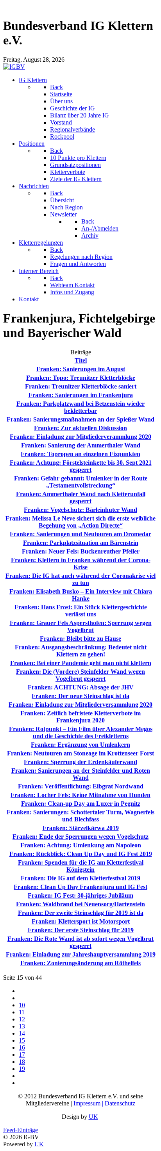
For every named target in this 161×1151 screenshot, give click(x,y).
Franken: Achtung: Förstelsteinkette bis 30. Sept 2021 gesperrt (81, 466)
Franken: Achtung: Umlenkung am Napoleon (80, 845)
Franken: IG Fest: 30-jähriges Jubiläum (80, 895)
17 (22, 1054)
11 (22, 1012)
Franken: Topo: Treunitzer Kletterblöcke (80, 377)
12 (22, 1019)
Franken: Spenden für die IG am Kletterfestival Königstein (80, 866)
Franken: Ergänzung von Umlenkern (80, 744)
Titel (81, 360)
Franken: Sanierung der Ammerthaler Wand (80, 445)
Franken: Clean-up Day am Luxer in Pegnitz (80, 803)
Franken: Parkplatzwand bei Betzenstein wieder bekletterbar (80, 407)
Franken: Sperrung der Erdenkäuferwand (80, 762)
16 (22, 1047)
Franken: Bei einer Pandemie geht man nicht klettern (80, 663)
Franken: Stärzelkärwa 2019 (81, 828)
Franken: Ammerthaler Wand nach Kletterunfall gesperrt (80, 497)
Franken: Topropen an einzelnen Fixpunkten (80, 454)
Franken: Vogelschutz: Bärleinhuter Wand (80, 509)
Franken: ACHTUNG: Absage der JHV (81, 687)
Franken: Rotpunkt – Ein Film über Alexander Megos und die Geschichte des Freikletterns (80, 732)
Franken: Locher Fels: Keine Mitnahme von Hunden (80, 795)
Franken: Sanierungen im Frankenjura (81, 395)
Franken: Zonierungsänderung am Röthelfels (80, 963)
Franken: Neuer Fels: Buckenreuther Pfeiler (81, 551)
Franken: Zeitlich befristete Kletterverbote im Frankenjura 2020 (80, 717)
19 (22, 1068)
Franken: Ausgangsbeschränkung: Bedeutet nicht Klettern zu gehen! (81, 651)
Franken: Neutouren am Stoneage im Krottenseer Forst (80, 753)
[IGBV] (14, 66)
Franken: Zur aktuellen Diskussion (80, 428)
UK (93, 1116)
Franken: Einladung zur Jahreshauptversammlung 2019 (81, 954)
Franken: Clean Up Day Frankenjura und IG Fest (80, 886)
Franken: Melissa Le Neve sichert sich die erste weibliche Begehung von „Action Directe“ (80, 522)
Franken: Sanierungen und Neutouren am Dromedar (80, 534)
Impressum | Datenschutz (104, 1103)
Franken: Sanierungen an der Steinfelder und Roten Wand (80, 774)
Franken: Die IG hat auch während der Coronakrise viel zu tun (80, 579)
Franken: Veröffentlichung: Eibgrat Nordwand (80, 786)
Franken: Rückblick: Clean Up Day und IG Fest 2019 (80, 853)
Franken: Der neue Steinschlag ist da (80, 696)
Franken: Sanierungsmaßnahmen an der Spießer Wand (80, 419)
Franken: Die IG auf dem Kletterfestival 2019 (80, 878)
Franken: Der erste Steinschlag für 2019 (81, 930)
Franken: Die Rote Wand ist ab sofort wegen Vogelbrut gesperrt (80, 942)
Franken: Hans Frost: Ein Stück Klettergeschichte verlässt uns (80, 611)
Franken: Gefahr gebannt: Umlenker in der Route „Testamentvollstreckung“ (80, 482)
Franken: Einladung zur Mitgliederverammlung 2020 (80, 436)
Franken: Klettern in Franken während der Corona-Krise (80, 563)
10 (22, 1005)
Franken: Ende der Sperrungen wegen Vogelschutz (80, 836)
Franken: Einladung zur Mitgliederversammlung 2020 (80, 704)
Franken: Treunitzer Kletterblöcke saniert (80, 386)
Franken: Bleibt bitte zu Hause (80, 638)
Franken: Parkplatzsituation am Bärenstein (80, 542)
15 (22, 1040)
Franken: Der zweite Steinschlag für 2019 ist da (80, 912)
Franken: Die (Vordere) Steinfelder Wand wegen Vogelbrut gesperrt (80, 675)
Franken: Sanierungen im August (80, 369)
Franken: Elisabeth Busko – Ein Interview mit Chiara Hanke (80, 595)
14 (22, 1033)
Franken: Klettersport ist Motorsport (81, 921)
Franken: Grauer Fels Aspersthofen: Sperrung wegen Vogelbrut (81, 626)
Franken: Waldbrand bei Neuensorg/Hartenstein (80, 904)
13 (22, 1026)
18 (22, 1061)
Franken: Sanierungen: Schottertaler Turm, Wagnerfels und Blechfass (80, 816)
